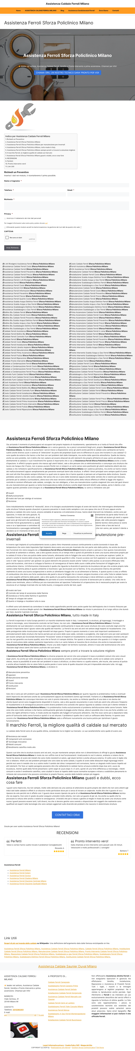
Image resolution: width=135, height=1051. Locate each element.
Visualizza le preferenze (83, 533)
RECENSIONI (12, 158)
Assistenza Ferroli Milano (20, 870)
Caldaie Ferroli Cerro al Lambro (61, 1003)
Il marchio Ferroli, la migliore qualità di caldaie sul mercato (29, 153)
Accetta (49, 533)
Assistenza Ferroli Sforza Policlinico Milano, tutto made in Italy (31, 147)
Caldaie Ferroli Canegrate (59, 982)
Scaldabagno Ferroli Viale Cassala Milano (65, 1007)
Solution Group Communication (83, 1048)
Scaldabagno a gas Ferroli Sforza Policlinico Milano (77, 954)
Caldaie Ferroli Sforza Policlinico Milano (101, 949)
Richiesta (9, 199)
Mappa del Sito (86, 1045)
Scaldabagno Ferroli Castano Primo (63, 986)
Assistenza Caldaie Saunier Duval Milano (67, 966)
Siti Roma (100, 1048)
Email (71, 190)
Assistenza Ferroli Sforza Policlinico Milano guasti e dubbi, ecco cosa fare (35, 156)
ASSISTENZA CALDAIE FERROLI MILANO (40, 11)
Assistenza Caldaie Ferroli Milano (67, 3)
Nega (64, 533)
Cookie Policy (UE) (72, 1045)
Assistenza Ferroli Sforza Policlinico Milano (23, 142)
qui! (46, 223)
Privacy (8, 214)
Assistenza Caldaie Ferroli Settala (62, 989)
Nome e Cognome (13, 181)
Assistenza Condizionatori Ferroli (81, 11)
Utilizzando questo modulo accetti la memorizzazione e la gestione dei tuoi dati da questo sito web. (43, 227)
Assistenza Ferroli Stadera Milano (24, 878)
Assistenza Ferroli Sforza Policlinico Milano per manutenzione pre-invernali (36, 145)
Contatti (115, 11)
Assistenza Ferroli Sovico (20, 876)
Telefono (9, 190)
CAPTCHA (8, 231)
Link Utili (10, 166)
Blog (62, 11)
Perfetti (10, 161)
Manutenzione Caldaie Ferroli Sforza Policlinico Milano (61, 951)
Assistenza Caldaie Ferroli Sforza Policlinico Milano (62, 949)
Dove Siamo (103, 11)
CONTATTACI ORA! (67, 815)
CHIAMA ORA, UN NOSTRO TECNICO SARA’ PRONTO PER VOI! (67, 72)
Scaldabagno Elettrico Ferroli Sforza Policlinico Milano (42, 957)
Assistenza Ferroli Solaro (20, 873)
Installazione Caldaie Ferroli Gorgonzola (65, 993)
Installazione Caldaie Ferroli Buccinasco (64, 1020)
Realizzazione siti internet (60, 1048)
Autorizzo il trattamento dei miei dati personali (24, 218)
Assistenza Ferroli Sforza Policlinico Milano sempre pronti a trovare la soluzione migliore (41, 150)
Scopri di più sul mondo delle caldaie (20, 943)
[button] (92, 515)
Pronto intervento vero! (17, 164)
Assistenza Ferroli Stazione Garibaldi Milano (28, 884)
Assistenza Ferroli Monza (58, 1010)
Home (18, 11)
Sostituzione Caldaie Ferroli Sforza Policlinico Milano (88, 957)
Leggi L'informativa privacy (53, 1045)
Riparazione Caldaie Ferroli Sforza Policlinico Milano (32, 954)
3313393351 (18, 1010)
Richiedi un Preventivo (15, 139)
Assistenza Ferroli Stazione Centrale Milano (28, 881)
